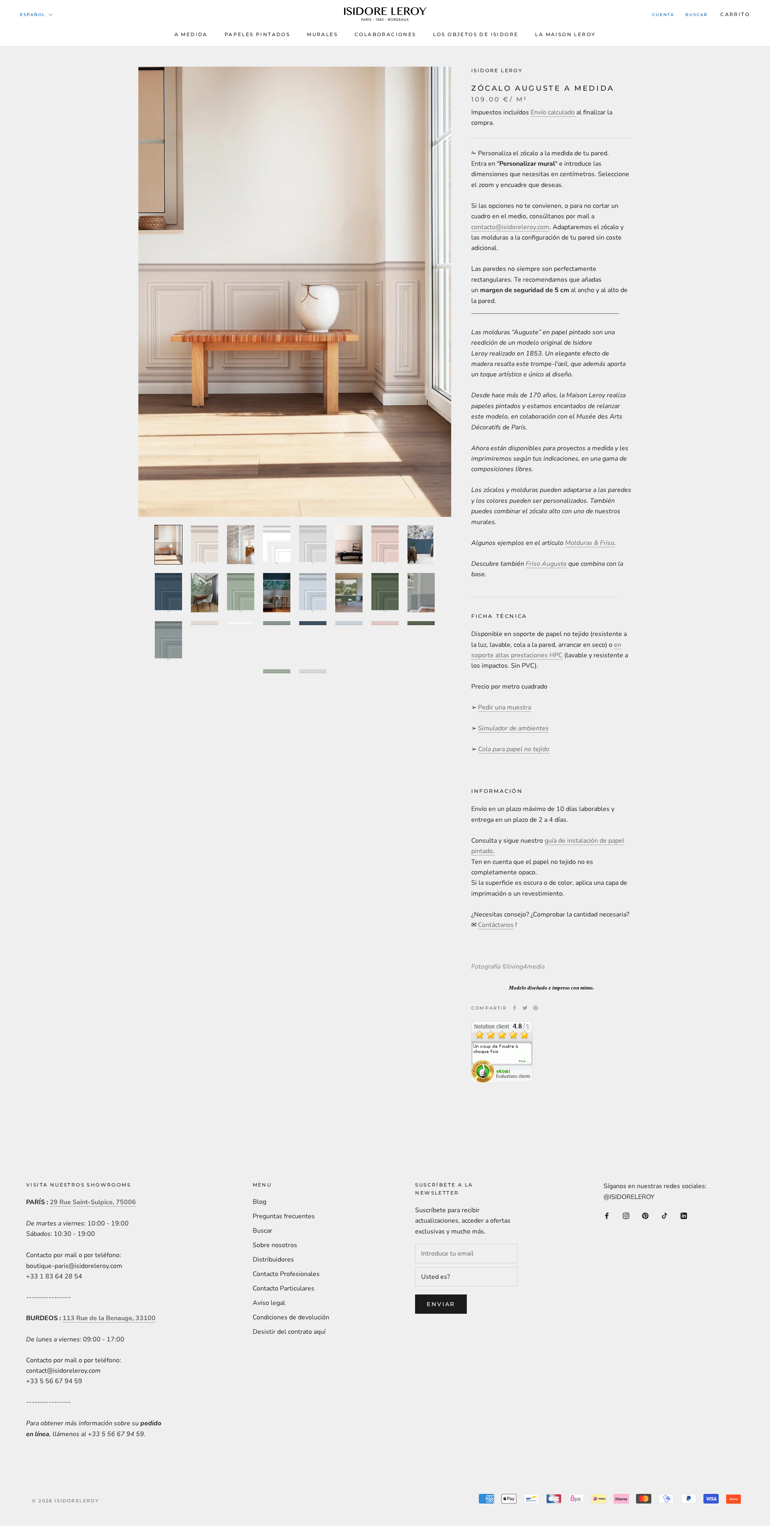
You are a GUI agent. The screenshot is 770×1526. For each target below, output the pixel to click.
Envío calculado (553, 112)
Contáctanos (496, 924)
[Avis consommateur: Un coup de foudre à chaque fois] (502, 1026)
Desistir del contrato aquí (289, 1331)
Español (32, 14)
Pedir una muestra (504, 707)
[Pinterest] (535, 1008)
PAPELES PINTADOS (257, 34)
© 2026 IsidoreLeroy (65, 1501)
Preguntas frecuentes (284, 1216)
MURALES (322, 34)
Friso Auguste (546, 563)
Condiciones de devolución (291, 1317)
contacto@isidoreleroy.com (510, 227)
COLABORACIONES (385, 34)
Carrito (735, 14)
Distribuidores (273, 1259)
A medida (191, 34)
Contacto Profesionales (286, 1274)
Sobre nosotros (275, 1245)
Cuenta (663, 14)
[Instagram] (626, 1215)
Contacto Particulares (283, 1288)
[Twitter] (525, 1008)
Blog (259, 1201)
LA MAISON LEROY (565, 34)
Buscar (696, 14)
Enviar (441, 1304)
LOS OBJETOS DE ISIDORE (476, 34)
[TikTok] (664, 1215)
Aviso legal (269, 1302)
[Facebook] (514, 1008)
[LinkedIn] (684, 1215)
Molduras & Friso (589, 542)
